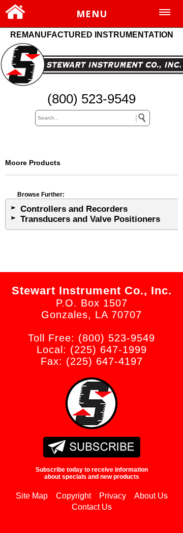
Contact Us (92, 507)
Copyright (73, 495)
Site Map (32, 495)
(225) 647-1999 (108, 349)
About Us (151, 495)
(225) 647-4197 (104, 361)
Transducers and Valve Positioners (90, 219)
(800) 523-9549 (91, 98)
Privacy (112, 495)
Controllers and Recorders (74, 209)
